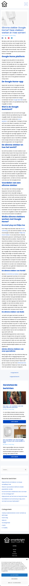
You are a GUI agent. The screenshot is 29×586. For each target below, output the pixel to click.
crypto (4, 525)
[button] (27, 559)
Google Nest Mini (18, 100)
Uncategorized (6, 523)
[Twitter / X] (5, 38)
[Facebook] (2, 38)
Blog (14, 551)
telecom (4, 520)
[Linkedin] (11, 38)
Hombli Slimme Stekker (12, 274)
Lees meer (14, 421)
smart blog (12, 35)
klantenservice (22, 363)
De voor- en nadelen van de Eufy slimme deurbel (13, 406)
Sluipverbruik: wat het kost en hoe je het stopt (14, 496)
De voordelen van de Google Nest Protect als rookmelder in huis (14, 441)
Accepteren (14, 575)
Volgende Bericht (14, 376)
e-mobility (5, 528)
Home (14, 549)
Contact (14, 554)
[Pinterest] (8, 38)
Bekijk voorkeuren (14, 582)
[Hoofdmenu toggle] (26, 4)
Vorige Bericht (14, 372)
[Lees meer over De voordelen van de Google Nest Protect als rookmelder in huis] (14, 431)
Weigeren (14, 579)
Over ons (14, 556)
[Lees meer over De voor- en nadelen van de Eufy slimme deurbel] (14, 398)
